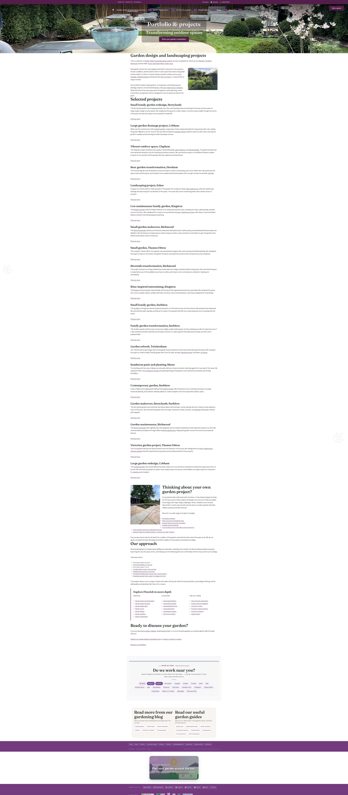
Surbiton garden (168, 389)
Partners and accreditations (199, 604)
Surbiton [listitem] (159, 683)
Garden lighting (139, 611)
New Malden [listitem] (156, 687)
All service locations (169, 614)
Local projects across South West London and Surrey (178, 527)
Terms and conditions (141, 749)
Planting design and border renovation (173, 523)
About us (161, 744)
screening (204, 353)
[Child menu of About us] (240, 10)
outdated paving (142, 77)
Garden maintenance (141, 617)
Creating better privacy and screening (144, 569)
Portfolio (142, 744)
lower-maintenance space (185, 212)
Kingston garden (139, 210)
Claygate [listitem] (177, 683)
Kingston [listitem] (150, 683)
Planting (137, 730)
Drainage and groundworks (170, 525)
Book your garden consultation (174, 39)
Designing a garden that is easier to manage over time (149, 576)
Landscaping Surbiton (169, 604)
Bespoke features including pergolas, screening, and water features (153, 532)
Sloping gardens (207, 730)
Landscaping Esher (168, 609)
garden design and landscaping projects (158, 61)
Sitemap (149, 749)
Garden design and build (142, 604)
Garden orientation (205, 726)
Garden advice (195, 614)
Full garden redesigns (168, 518)
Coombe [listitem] (193, 683)
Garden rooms (139, 609)
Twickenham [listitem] (155, 691)
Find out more (135, 119)
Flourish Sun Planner (197, 611)
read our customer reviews (172, 639)
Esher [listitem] (201, 683)
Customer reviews (196, 606)
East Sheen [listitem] (175, 687)
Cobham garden (159, 129)
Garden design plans (141, 606)
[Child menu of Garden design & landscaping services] (150, 10)
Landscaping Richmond (170, 606)
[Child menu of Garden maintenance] (173, 10)
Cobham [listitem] (185, 683)
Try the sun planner (158, 776)
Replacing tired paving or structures (144, 572)
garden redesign (150, 631)
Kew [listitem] (148, 687)
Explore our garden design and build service (145, 639)
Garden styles (179, 726)
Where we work (199, 744)
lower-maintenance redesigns (172, 88)
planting (211, 173)
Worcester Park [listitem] (191, 691)
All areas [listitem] (142, 683)
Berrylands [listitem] (168, 683)
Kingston (202, 61)
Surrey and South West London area (160, 64)
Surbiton (208, 61)
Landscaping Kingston (169, 601)
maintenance (171, 430)
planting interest (186, 353)
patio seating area (192, 189)
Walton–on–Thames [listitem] (168, 691)
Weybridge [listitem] (180, 691)
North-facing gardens (194, 734)
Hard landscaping (161, 730)
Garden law (189, 744)
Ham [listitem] (207, 683)
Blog (136, 744)
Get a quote (336, 8)
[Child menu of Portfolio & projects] (195, 10)
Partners (169, 744)
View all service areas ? (182, 665)
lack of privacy (166, 77)
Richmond (133, 64)
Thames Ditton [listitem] (208, 687)
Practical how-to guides (148, 730)
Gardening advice (139, 726)
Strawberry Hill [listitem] (186, 687)
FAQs (131, 744)
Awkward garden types (192, 726)
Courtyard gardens (181, 734)
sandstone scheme (152, 371)
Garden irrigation (140, 614)
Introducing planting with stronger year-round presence (150, 574)
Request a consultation (138, 645)
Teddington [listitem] (197, 687)
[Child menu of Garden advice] (214, 10)
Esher (134, 189)
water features (180, 150)
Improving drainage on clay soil (142, 565)
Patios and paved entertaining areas (173, 521)
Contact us (208, 744)
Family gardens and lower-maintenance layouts (147, 530)
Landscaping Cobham (169, 611)
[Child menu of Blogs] (225, 10)
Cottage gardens (195, 730)
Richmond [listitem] (166, 687)
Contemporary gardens (182, 730)
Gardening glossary (178, 744)
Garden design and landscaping (144, 601)
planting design (194, 150)
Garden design (151, 726)
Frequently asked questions (199, 609)
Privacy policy (132, 749)
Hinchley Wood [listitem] (139, 687)
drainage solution (180, 132)
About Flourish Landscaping (199, 601)
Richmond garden (140, 230)
